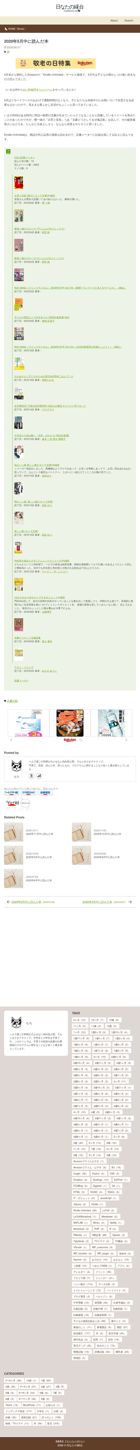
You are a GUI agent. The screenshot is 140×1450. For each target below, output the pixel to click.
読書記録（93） (103, 1351)
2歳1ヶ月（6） (124, 1063)
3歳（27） (46, 1386)
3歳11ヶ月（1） (123, 1087)
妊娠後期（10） (81, 1315)
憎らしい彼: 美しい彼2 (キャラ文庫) (33, 501)
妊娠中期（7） (101, 1308)
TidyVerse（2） (81, 1241)
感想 (52, 195)
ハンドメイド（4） (117, 1290)
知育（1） (98, 1339)
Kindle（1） (98, 1204)
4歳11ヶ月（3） (103, 1118)
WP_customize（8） (103, 1247)
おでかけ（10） (100, 1259)
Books (20, 28)
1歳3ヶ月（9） (81, 1044)
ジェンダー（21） (105, 1278)
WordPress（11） (32, 1405)
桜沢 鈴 (46, 232)
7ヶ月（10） (80, 1149)
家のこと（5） (119, 1321)
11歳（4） (96, 1026)
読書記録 (12, 701)
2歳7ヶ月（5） (122, 1075)
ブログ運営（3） (82, 1296)
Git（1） (116, 1185)
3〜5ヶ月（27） (29, 1386)
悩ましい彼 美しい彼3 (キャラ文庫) (33, 465)
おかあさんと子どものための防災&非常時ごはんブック (43, 376)
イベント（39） (104, 1271)
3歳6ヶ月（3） (122, 1099)
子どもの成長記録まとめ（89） (90, 1321)
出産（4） (59, 1411)
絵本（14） (114, 1339)
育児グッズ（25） (83, 1345)
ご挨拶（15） (80, 1265)
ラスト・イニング (23, 667)
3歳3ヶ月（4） (122, 1093)
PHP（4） (99, 1228)
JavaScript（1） (109, 1198)
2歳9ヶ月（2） (102, 1081)
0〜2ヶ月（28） (14, 1380)
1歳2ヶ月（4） (123, 1038)
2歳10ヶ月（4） (82, 1063)
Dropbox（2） (81, 1179)
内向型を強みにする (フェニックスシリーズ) (38, 560)
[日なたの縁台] (70, 8)
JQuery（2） (80, 1204)
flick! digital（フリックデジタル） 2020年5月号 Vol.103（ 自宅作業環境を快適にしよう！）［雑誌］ (68, 346)
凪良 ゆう (47, 505)
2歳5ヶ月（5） (81, 1075)
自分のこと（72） (106, 1345)
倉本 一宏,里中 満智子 (54, 439)
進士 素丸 (47, 641)
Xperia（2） (125, 1253)
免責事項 (59, 1441)
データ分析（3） (107, 1284)
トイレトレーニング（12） (87, 1290)
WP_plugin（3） (106, 1253)
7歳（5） (58, 1392)
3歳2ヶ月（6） (102, 1093)
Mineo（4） (99, 1222)
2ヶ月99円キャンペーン (37, 89)
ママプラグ (48, 409)
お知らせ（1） (53, 1405)
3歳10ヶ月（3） (102, 1087)
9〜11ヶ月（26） (28, 1398)
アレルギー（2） (82, 1271)
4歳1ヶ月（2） (124, 1118)
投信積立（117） (82, 1333)
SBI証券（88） (100, 1235)
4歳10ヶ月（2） (82, 1118)
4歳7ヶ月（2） (122, 1130)
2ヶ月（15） (100, 1056)
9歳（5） (46, 1398)
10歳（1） (32, 1380)
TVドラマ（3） (102, 1241)
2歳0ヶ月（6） (119, 1056)
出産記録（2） (81, 1308)
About (114, 20)
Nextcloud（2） (81, 1228)
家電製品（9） (105, 1327)
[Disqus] (70, 958)
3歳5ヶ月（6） (102, 1099)
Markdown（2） (110, 1216)
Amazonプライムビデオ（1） (89, 1161)
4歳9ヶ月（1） (102, 1136)
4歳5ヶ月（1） (81, 1130)
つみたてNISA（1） (102, 1265)
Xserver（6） (80, 1259)
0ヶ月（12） (80, 1020)
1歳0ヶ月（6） (99, 1032)
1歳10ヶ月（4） (120, 1032)
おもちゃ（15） (121, 1259)
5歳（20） (79, 1142)
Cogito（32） (80, 1173)
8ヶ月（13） (113, 1149)
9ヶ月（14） (95, 1155)
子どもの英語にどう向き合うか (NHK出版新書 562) (41, 317)
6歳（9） (45, 1392)
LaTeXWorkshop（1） (85, 1216)
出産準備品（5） (122, 1302)
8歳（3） (10, 1398)
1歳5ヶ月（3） (122, 1044)
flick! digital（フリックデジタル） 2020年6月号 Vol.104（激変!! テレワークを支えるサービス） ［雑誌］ (70, 287)
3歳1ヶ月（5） (81, 1093)
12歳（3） (112, 1026)
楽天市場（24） (117, 1333)
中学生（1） (43, 1411)
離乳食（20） (123, 1351)
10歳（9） (114, 1020)
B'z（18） (117, 1167)
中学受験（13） (81, 1302)
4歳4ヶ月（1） (122, 1124)
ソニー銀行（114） (83, 1284)
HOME (11, 28)
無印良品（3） (81, 1339)
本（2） (100, 1333)
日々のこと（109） (52, 1417)
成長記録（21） (29, 1417)
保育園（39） (102, 1302)
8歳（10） (79, 1155)
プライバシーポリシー (75, 1441)
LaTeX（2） (109, 1210)
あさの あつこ (49, 670)
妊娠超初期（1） (104, 1315)
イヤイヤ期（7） (82, 1278)
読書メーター (21, 680)
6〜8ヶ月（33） (27, 1392)
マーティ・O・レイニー (55, 571)
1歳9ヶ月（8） (81, 1056)
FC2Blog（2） (81, 1185)
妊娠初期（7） (121, 1308)
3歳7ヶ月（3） (81, 1106)
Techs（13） (12, 1405)
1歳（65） (46, 1380)
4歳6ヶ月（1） (102, 1130)
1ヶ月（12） (80, 1032)
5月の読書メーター (24, 157)
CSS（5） (115, 1173)
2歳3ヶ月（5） (102, 1069)
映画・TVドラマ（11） (17, 1423)
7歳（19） (96, 1149)
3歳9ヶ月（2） (122, 1106)
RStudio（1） (80, 1235)
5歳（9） (10, 1392)
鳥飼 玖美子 (48, 320)
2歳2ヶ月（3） (81, 1069)
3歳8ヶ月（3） (102, 1106)
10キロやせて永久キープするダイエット (36, 597)
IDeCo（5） (114, 1192)
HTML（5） (79, 1192)
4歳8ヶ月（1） (81, 1136)
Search (128, 20)
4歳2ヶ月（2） (81, 1124)
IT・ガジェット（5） (84, 1198)
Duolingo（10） (101, 1179)
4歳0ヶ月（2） (113, 1112)
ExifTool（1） (121, 1179)
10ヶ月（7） (98, 1020)
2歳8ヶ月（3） (81, 1081)
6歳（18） (112, 1142)
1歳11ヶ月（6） (82, 1038)
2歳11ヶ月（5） (103, 1063)
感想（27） (123, 1327)
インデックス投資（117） (19, 1411)
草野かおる (48, 380)
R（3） (113, 1228)
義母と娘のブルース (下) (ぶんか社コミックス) (39, 228)
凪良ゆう (47, 475)
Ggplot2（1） (100, 1185)
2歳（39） (11, 1386)
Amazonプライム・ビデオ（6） (90, 1167)
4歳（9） (96, 1112)
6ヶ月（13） (95, 1142)
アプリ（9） (124, 1265)
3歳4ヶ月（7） (81, 1099)
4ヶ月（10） (80, 1112)
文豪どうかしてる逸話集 (27, 637)
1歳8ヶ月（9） (122, 1050)
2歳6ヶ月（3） (102, 1075)
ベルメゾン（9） (105, 1296)
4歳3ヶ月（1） (102, 1124)
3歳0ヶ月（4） (81, 1087)
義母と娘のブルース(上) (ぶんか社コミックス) (39, 258)
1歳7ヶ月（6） (102, 1050)
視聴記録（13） (81, 1351)
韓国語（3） (80, 1358)
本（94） (39, 1423)
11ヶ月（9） (80, 1026)
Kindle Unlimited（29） (85, 1210)
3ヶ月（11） (120, 1081)
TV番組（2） (122, 1241)
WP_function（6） (83, 1253)
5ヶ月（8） (120, 1136)
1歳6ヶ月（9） (81, 1050)
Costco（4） (99, 1173)
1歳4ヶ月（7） (102, 1044)
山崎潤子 (47, 611)
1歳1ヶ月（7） (103, 1038)
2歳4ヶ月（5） (122, 1069)
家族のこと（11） (83, 1327)
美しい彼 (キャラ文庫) (26, 531)
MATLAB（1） (81, 1222)
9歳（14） (112, 1155)
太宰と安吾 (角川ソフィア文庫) (31, 195)
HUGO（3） (97, 1192)
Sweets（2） (119, 1235)
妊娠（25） (11, 1417)
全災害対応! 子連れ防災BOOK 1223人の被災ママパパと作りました (50, 405)
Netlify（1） (116, 1222)
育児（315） (54, 1423)
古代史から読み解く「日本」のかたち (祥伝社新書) (41, 435)
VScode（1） (80, 1247)
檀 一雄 (46, 202)
